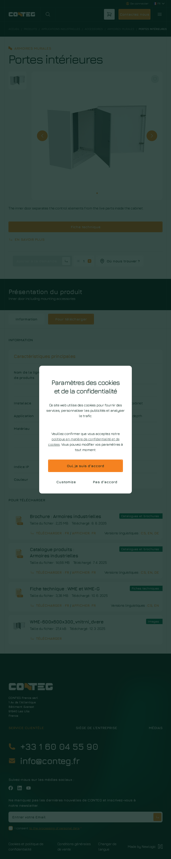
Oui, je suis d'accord (85, 466)
